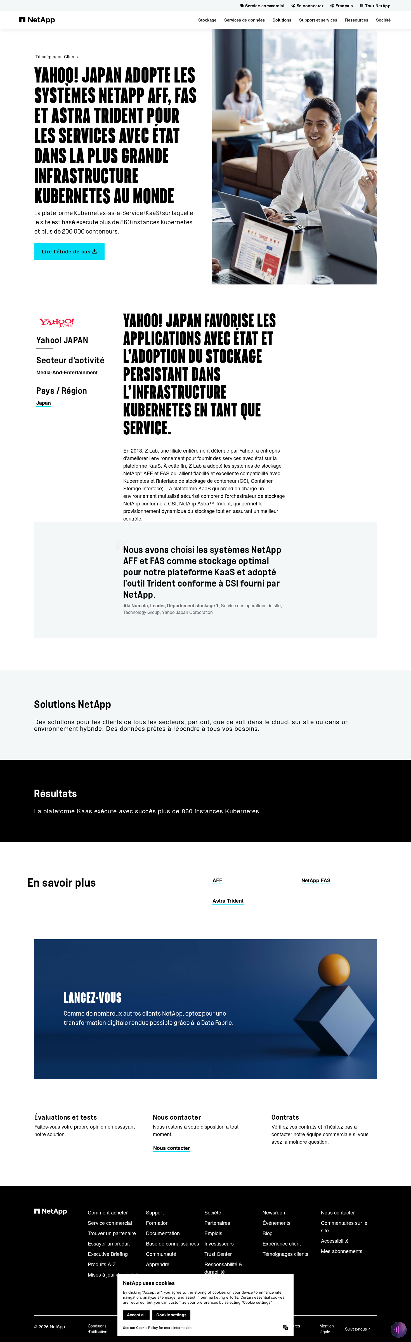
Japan (43, 402)
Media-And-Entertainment (67, 372)
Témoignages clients (57, 56)
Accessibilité (335, 1240)
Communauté (161, 1253)
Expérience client (282, 1243)
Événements (276, 1222)
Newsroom (275, 1212)
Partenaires (217, 1222)
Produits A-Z (102, 1264)
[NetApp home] (37, 20)
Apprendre (157, 1264)
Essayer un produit (109, 1243)
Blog (268, 1233)
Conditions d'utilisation (97, 1328)
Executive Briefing (108, 1253)
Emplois (213, 1233)
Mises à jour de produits (114, 1274)
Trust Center (218, 1253)
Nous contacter (338, 1212)
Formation (157, 1222)
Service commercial (110, 1222)
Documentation (163, 1233)
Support (155, 1212)
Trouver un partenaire (112, 1233)
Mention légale (327, 1328)
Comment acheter (108, 1212)
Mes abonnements (341, 1250)
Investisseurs (219, 1243)
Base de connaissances (172, 1243)
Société (212, 1212)
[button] (207, 20)
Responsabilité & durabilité (223, 1267)
